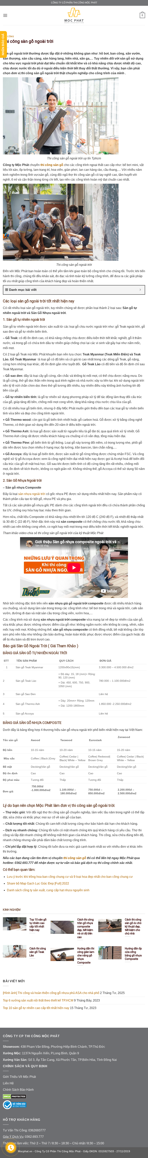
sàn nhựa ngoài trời (31, 494)
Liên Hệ (8, 1083)
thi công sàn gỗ (74, 858)
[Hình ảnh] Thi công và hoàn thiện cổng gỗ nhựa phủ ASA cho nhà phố (51, 993)
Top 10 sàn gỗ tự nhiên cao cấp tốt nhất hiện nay (36, 1008)
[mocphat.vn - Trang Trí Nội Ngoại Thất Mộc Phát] (74, 15)
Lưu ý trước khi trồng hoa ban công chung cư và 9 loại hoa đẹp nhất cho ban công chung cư (70, 876)
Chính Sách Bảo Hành (18, 1089)
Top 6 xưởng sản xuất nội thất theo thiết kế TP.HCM (38, 1000)
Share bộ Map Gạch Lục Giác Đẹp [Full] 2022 (38, 883)
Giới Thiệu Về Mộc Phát (19, 1076)
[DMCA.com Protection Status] (14, 1096)
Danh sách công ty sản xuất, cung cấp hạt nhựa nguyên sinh (48, 890)
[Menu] (5, 15)
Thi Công (8, 36)
